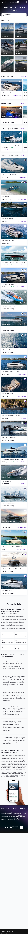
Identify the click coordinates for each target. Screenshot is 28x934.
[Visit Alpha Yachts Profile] (25, 554)
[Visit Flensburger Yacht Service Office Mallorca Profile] (25, 226)
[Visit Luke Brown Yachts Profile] (20, 133)
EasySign (15, 722)
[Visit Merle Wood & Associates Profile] (25, 204)
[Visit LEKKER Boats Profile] (25, 182)
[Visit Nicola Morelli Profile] (25, 160)
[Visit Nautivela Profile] (25, 379)
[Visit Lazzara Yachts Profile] (25, 576)
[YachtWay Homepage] (14, 2)
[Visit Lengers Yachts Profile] (25, 423)
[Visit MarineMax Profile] (25, 532)
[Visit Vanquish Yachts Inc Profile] (25, 292)
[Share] (16, 88)
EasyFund (10, 724)
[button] (14, 931)
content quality (14, 738)
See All (22, 76)
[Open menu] (2, 2)
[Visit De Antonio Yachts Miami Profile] (25, 313)
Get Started (23, 2)
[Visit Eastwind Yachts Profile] (25, 445)
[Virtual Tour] (22, 182)
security (21, 815)
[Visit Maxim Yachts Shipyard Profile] (25, 401)
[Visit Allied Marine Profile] (25, 248)
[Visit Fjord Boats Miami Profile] (25, 467)
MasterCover (11, 726)
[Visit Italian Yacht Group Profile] (25, 270)
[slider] (14, 89)
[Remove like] (19, 88)
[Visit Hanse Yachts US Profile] (25, 335)
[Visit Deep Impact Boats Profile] (25, 489)
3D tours (5, 708)
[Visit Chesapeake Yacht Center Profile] (20, 108)
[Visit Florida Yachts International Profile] (20, 81)
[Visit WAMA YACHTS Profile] (25, 357)
